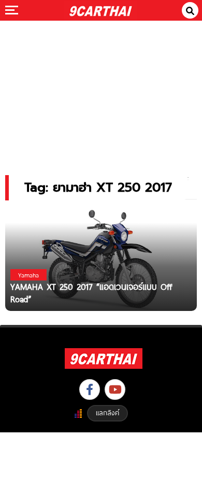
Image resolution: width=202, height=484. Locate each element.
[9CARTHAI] (101, 10)
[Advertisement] (101, 90)
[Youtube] (115, 389)
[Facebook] (89, 389)
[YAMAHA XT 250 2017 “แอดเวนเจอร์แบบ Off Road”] (101, 258)
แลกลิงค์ (107, 413)
